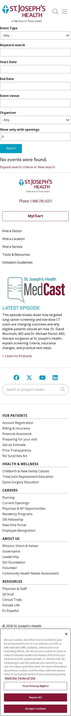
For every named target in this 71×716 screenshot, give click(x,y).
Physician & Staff (14, 588)
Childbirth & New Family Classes (25, 471)
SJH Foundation (13, 562)
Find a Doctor (12, 231)
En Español (10, 610)
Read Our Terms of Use (20, 678)
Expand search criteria (16, 167)
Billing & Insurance (16, 428)
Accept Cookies (35, 708)
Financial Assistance (17, 434)
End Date (7, 79)
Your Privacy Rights (35, 686)
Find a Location (13, 239)
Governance (11, 551)
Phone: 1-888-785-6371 (35, 201)
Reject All (35, 697)
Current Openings (15, 503)
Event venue (9, 96)
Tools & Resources (16, 254)
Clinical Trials (12, 599)
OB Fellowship (12, 519)
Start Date (8, 62)
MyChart (35, 215)
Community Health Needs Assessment (30, 573)
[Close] (66, 634)
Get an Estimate (14, 445)
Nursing (8, 497)
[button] (65, 10)
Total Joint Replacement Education (27, 476)
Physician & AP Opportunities (24, 508)
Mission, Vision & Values (20, 546)
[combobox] (35, 389)
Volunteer (9, 568)
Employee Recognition (18, 530)
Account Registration (17, 423)
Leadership (10, 557)
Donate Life (11, 605)
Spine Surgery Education (20, 482)
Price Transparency (16, 450)
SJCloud (8, 594)
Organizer (8, 112)
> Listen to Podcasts (17, 356)
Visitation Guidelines (17, 262)
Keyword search (12, 45)
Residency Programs (17, 514)
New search (46, 167)
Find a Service (12, 246)
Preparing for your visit (19, 439)
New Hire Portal (14, 525)
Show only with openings (19, 129)
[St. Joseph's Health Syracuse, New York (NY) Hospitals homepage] (23, 21)
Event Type (9, 28)
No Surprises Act (14, 456)
